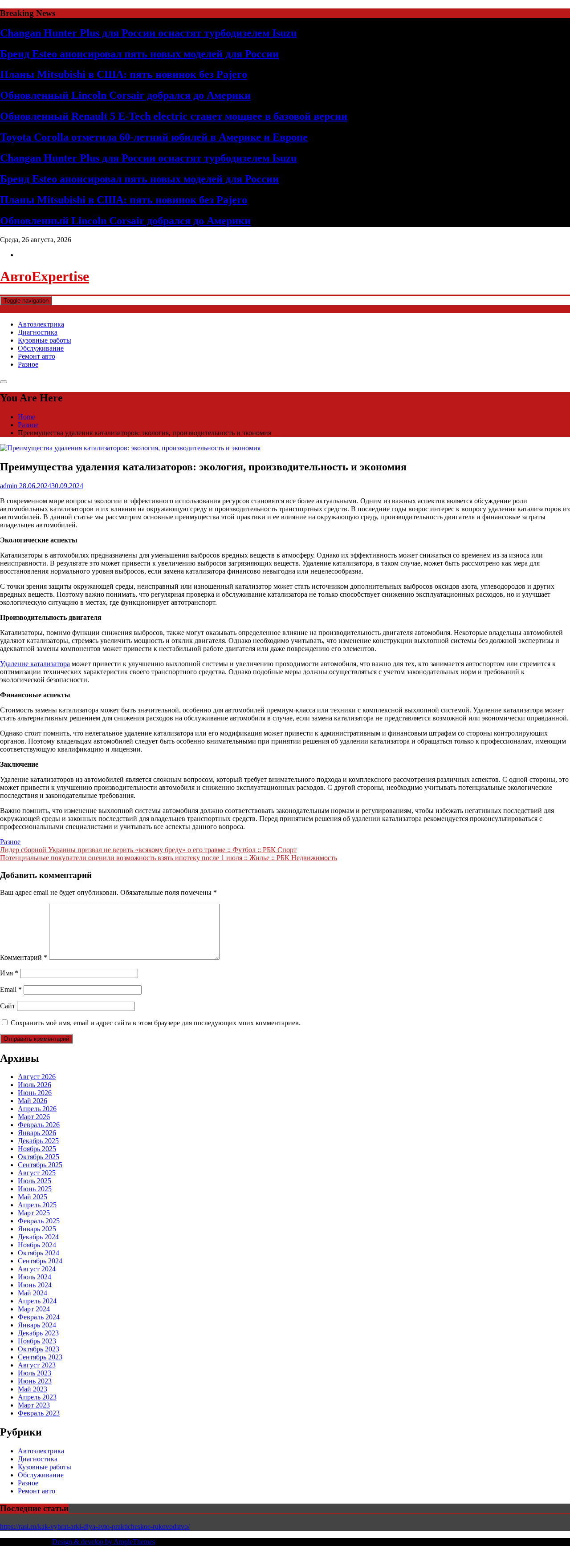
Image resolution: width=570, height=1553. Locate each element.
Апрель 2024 (37, 1301)
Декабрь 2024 (38, 1237)
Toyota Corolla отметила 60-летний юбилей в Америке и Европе (154, 137)
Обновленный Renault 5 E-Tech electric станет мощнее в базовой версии (173, 116)
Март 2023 (34, 1405)
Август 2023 (37, 1365)
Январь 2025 (37, 1229)
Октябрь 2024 (38, 1253)
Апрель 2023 (37, 1397)
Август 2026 (37, 1076)
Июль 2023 (34, 1373)
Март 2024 (34, 1309)
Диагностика (37, 332)
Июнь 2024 (35, 1285)
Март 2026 (34, 1116)
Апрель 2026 (37, 1108)
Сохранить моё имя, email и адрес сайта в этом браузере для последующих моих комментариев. (156, 1023)
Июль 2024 (34, 1277)
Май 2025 (32, 1197)
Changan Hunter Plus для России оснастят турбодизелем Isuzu (148, 33)
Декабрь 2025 (38, 1141)
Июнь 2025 (35, 1189)
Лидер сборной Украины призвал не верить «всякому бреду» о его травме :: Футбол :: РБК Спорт (148, 849)
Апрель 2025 (37, 1205)
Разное (28, 364)
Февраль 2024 (39, 1317)
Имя (9, 973)
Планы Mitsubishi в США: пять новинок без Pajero (123, 74)
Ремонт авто (36, 356)
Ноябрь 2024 (37, 1245)
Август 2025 (37, 1173)
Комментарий (23, 957)
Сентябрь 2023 (40, 1357)
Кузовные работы (44, 340)
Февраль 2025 (39, 1221)
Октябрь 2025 (38, 1157)
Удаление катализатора (35, 663)
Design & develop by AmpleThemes (103, 1541)
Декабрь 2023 (38, 1333)
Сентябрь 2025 (40, 1165)
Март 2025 (34, 1213)
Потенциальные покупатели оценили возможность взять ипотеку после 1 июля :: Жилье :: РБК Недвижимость (168, 857)
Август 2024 (37, 1269)
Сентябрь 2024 (40, 1261)
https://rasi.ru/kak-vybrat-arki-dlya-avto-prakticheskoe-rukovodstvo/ (95, 1526)
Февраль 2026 (39, 1124)
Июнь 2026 (35, 1092)
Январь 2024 (37, 1325)
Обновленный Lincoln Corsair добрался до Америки (125, 95)
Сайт (7, 1006)
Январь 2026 (37, 1132)
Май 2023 (32, 1389)
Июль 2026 (34, 1084)
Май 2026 (32, 1100)
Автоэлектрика (41, 324)
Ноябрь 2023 (37, 1341)
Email (11, 989)
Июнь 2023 (35, 1381)
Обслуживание (41, 348)
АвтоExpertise (44, 276)
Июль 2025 (34, 1181)
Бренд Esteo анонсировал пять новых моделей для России (139, 54)
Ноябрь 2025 (37, 1149)
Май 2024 (32, 1293)
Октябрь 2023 (38, 1349)
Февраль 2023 (39, 1413)
